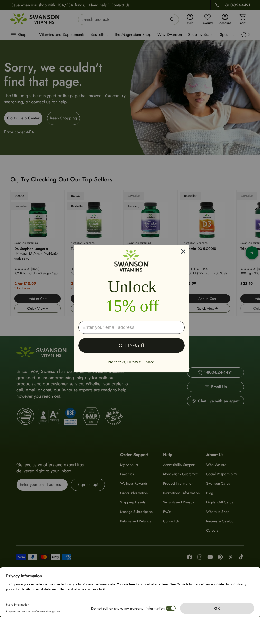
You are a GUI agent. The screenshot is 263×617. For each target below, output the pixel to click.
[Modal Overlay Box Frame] (131, 308)
